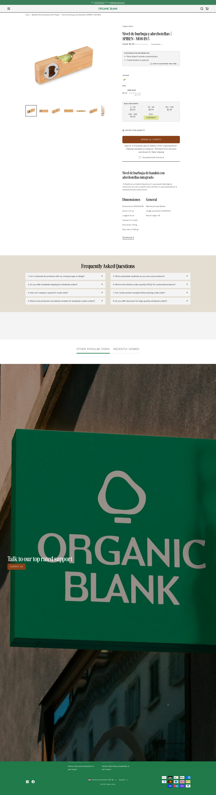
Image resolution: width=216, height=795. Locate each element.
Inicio (28, 15)
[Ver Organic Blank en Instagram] (27, 782)
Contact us (16, 566)
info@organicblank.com (117, 2)
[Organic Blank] (108, 9)
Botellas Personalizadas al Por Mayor (46, 15)
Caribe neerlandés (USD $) (103, 780)
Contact (151, 118)
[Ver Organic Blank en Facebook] (33, 782)
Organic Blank (127, 26)
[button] (201, 8)
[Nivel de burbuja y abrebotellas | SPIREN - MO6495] (31, 110)
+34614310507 (99, 2)
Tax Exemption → (156, 44)
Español (122, 780)
